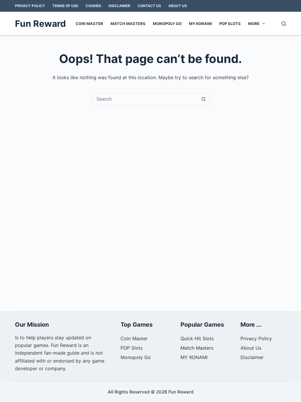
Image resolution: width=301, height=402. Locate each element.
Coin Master (89, 23)
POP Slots (230, 23)
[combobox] (145, 99)
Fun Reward (40, 23)
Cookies (93, 6)
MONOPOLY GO (167, 23)
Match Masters (128, 23)
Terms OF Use (65, 6)
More (254, 23)
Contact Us (149, 6)
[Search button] (203, 98)
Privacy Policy (30, 6)
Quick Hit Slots (197, 338)
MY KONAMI (200, 23)
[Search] (284, 23)
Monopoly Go (136, 357)
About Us (177, 6)
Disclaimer (119, 6)
